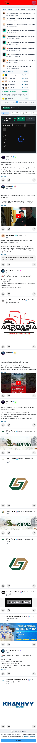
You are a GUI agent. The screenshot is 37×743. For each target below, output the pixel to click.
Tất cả (6, 113)
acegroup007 (10, 235)
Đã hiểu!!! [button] (18, 740)
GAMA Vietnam (11, 431)
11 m (7, 159)
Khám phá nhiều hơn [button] (29, 736)
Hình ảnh (26, 113)
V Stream (9, 186)
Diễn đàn (14, 102)
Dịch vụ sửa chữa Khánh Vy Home (17, 616)
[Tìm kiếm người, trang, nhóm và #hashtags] (34, 3)
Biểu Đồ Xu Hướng (20, 119)
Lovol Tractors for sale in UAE (15, 300)
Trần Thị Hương (12, 75)
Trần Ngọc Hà (11, 81)
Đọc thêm (3, 176)
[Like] (18, 180)
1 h (7, 188)
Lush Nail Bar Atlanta (13, 592)
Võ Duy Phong (11, 84)
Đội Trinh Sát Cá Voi (12, 270)
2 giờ (7, 433)
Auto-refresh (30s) (23, 102)
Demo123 (10, 98)
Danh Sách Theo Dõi (30, 119)
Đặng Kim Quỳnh (12, 87)
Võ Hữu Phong (11, 78)
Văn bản (16, 113)
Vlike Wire (9, 157)
